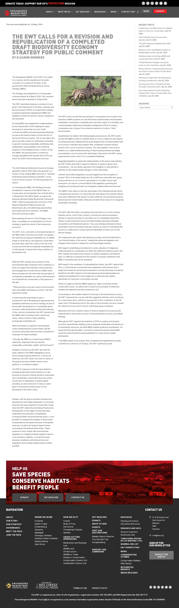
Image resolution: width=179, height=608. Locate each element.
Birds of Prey (69, 524)
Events (96, 527)
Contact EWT (128, 12)
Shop (146, 11)
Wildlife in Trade (70, 554)
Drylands (39, 521)
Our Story (12, 521)
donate (160, 11)
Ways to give (99, 524)
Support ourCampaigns (99, 550)
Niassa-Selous (41, 541)
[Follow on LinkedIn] (165, 3)
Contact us (77, 497)
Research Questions (129, 532)
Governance (13, 528)
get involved (51, 497)
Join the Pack (13, 535)
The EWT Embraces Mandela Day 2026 (154, 43)
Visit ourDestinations (99, 531)
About (49, 12)
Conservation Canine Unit (75, 560)
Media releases (129, 572)
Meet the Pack (14, 531)
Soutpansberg (98, 542)
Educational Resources (130, 524)
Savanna (39, 529)
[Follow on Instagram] (148, 3)
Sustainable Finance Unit (74, 563)
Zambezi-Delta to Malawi (46, 538)
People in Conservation (74, 557)
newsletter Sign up (161, 555)
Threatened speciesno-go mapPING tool (131, 539)
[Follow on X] (152, 3)
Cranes (66, 521)
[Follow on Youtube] (161, 3)
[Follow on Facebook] (143, 3)
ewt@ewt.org (158, 535)
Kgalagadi (39, 532)
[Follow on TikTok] (156, 3)
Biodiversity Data (128, 535)
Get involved (82, 12)
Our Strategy (14, 524)
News (113, 12)
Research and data (131, 528)
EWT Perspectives (130, 547)
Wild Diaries (126, 563)
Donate (24, 497)
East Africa (40, 544)
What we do (64, 12)
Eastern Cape (41, 524)
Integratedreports (127, 568)
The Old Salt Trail (100, 539)
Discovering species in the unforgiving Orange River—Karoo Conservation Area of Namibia (155, 93)
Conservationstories (129, 555)
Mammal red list (130, 544)
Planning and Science (129, 521)
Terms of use (80, 588)
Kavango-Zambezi (43, 535)
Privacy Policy (99, 588)
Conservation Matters (131, 560)
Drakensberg (41, 526)
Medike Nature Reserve (103, 536)
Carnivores (68, 526)
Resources (100, 12)
